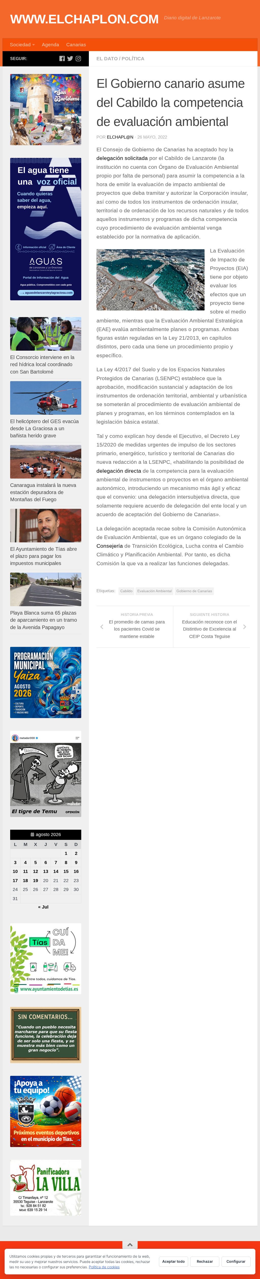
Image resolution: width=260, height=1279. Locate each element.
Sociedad (20, 44)
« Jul (43, 907)
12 (35, 871)
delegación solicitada (122, 158)
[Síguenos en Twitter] (70, 58)
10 (15, 871)
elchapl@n (120, 137)
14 (55, 871)
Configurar (236, 1261)
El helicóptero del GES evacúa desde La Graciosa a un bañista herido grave (44, 428)
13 (45, 871)
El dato (107, 58)
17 (15, 880)
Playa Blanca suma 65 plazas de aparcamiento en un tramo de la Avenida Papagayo (43, 620)
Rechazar (205, 1261)
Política (133, 58)
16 (76, 871)
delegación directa (118, 471)
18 (25, 880)
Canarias (76, 44)
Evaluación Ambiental (154, 591)
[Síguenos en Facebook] (62, 58)
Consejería (109, 546)
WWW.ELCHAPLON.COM (84, 19)
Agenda (50, 44)
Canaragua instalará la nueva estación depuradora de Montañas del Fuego (43, 492)
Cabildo (126, 591)
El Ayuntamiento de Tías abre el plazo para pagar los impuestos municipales (43, 556)
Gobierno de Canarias (194, 591)
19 (35, 880)
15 (66, 871)
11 (25, 871)
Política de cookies (104, 1267)
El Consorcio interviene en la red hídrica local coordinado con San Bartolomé (42, 364)
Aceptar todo (173, 1261)
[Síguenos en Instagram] (78, 58)
